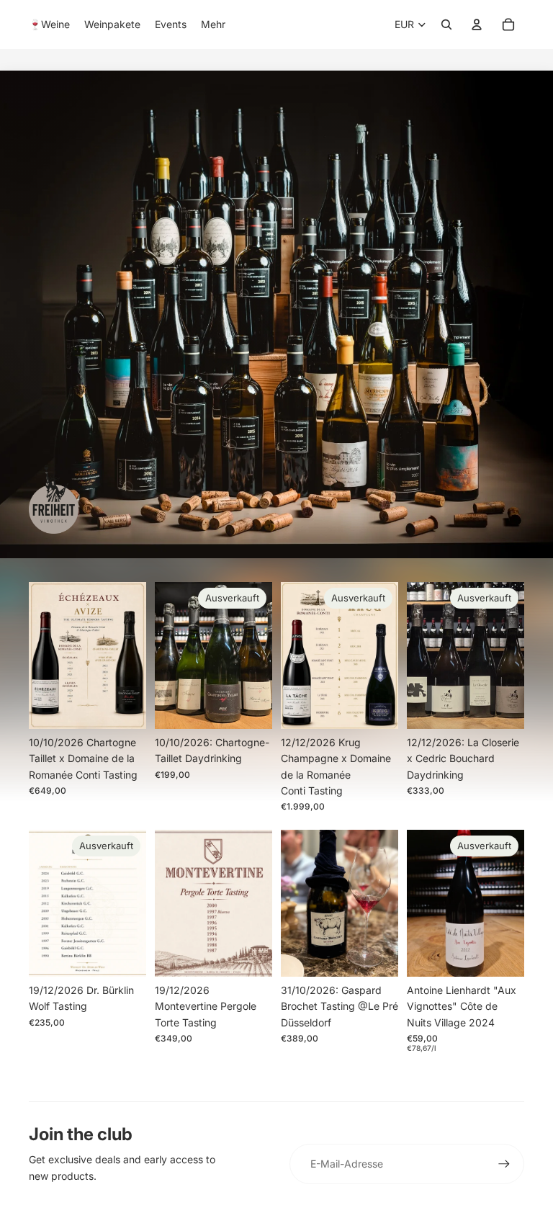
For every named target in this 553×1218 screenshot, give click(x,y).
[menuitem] (49, 24)
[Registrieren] (504, 1164)
